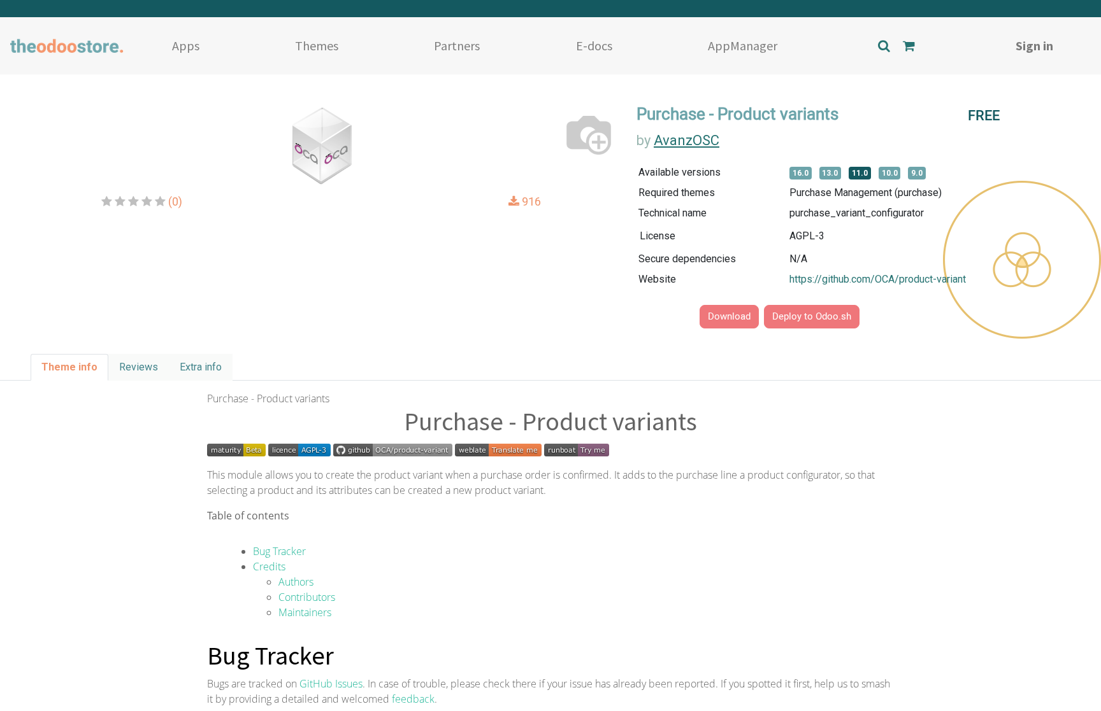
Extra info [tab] (201, 367)
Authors (295, 582)
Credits (269, 567)
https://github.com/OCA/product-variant (877, 279)
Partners (457, 45)
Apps (185, 45)
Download (729, 316)
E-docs (594, 45)
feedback (413, 699)
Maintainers (304, 612)
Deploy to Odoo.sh (811, 316)
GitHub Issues (331, 684)
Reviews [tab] (138, 367)
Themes (316, 45)
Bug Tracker (279, 551)
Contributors (306, 597)
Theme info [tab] (69, 367)
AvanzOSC (686, 140)
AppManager (742, 45)
